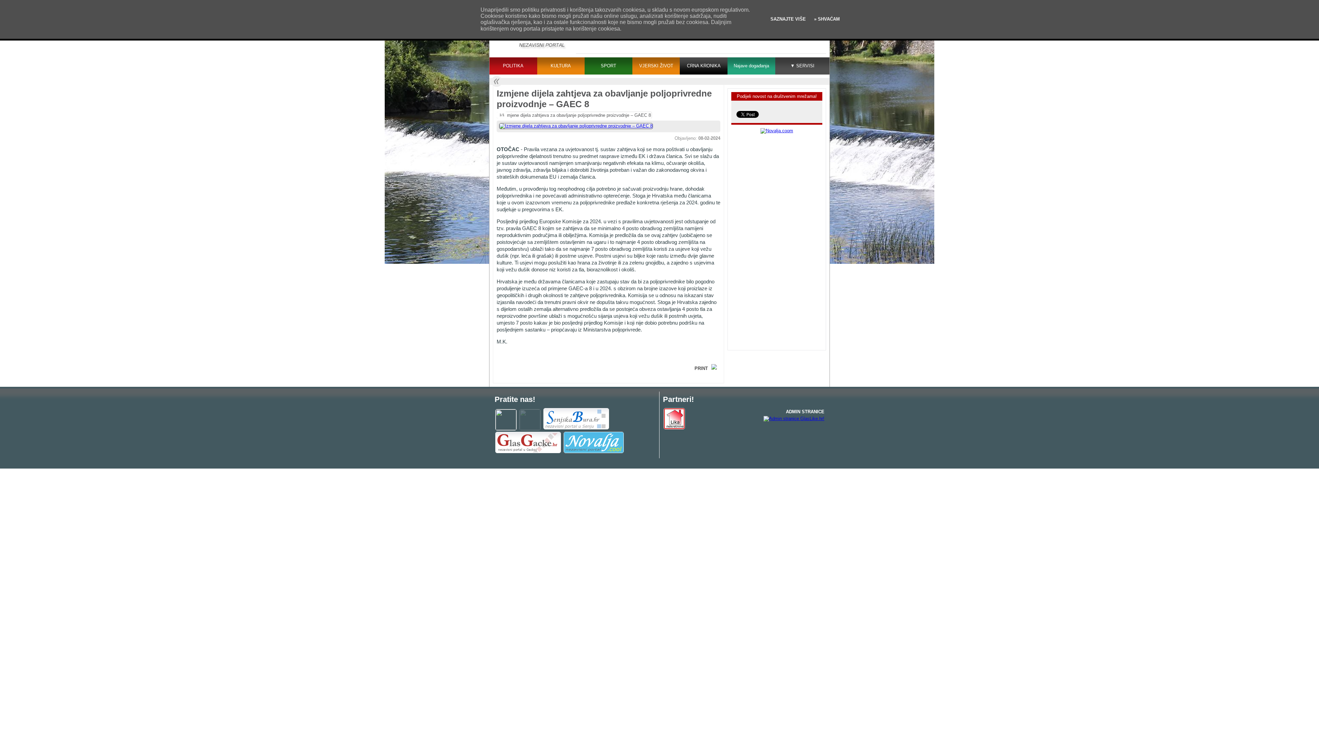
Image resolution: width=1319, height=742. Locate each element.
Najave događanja (751, 65)
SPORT (608, 65)
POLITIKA (513, 65)
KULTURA (561, 65)
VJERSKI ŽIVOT (656, 65)
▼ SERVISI (802, 65)
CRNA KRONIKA (704, 65)
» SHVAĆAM (826, 19)
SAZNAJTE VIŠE (788, 19)
